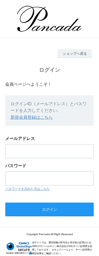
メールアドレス (20, 138)
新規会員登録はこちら (32, 117)
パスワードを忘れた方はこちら (27, 189)
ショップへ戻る (75, 54)
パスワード (15, 165)
